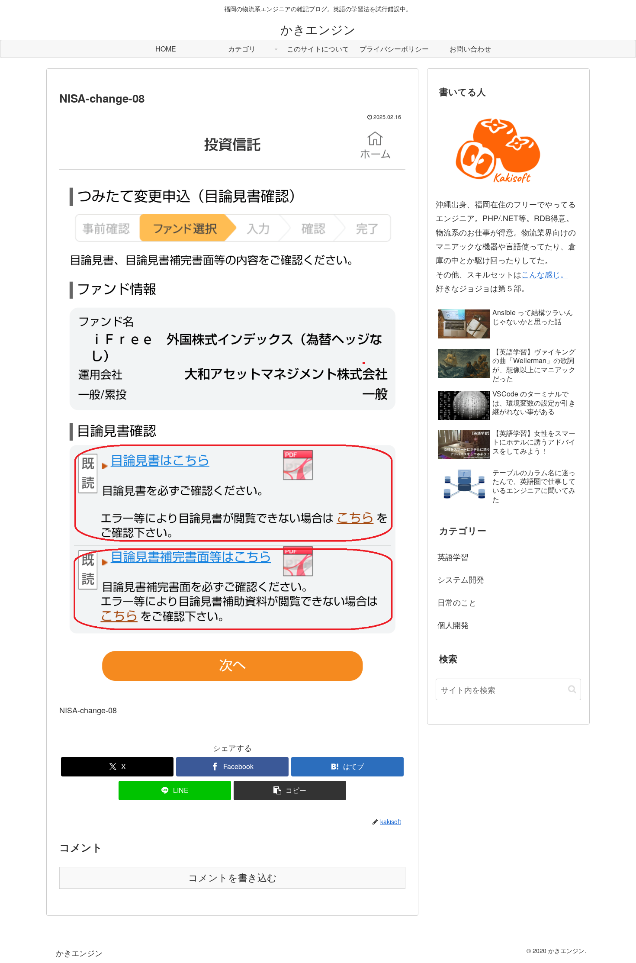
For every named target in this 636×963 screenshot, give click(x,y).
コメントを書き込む (232, 878)
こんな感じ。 (544, 274)
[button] (290, 790)
